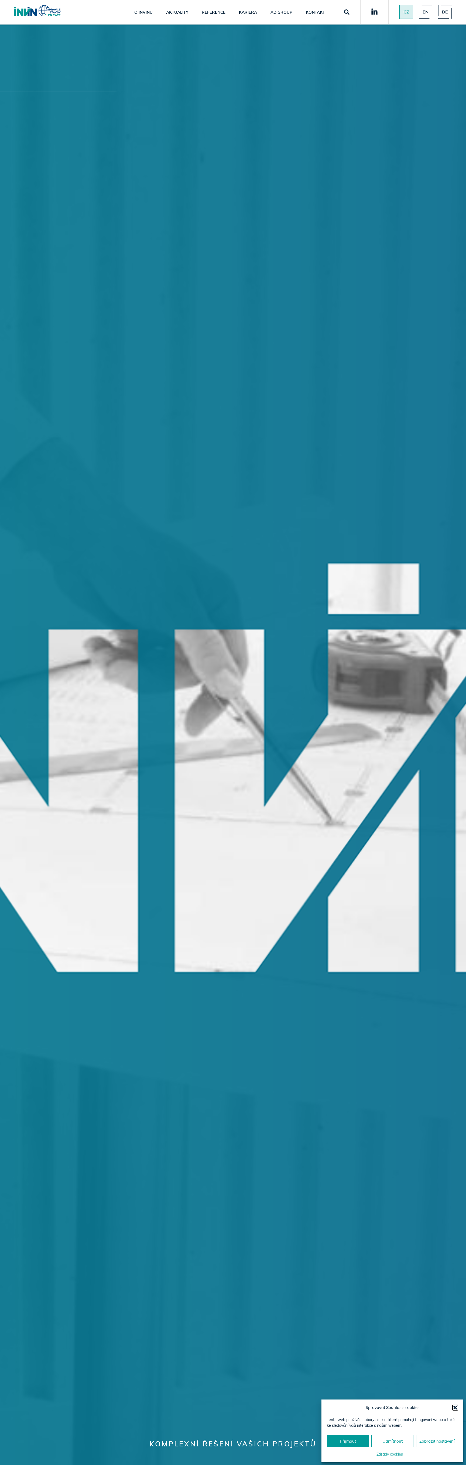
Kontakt (315, 12)
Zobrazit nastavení (437, 1441)
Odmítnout (392, 1441)
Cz (406, 12)
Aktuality (177, 12)
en (426, 12)
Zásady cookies (389, 1454)
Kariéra (248, 12)
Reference (213, 12)
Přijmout (348, 1441)
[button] (455, 1407)
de (445, 12)
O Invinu (143, 12)
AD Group (281, 12)
